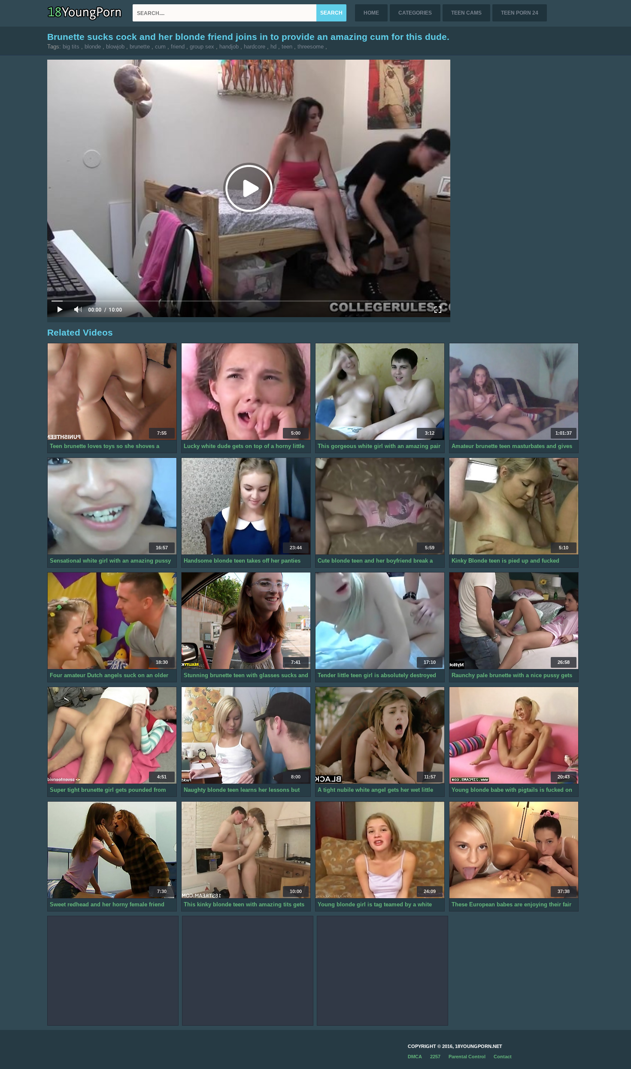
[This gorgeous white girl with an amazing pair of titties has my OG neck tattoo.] (380, 391)
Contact (503, 1056)
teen (287, 46)
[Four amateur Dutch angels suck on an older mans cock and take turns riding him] (112, 620)
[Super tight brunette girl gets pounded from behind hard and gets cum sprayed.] (112, 735)
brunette (140, 46)
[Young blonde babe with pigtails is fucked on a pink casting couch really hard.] (513, 735)
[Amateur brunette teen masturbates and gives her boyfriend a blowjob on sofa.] (513, 391)
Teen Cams (466, 13)
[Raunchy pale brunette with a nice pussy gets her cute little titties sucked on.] (513, 620)
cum (160, 46)
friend (178, 46)
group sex (202, 46)
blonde (93, 46)
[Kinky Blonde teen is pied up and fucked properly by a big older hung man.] (513, 506)
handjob (229, 46)
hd (273, 46)
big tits (71, 46)
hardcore (254, 46)
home (371, 13)
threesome (310, 46)
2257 (435, 1056)
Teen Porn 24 (519, 13)
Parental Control (467, 1056)
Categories (415, 13)
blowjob (115, 46)
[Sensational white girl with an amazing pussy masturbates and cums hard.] (112, 506)
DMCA (415, 1056)
